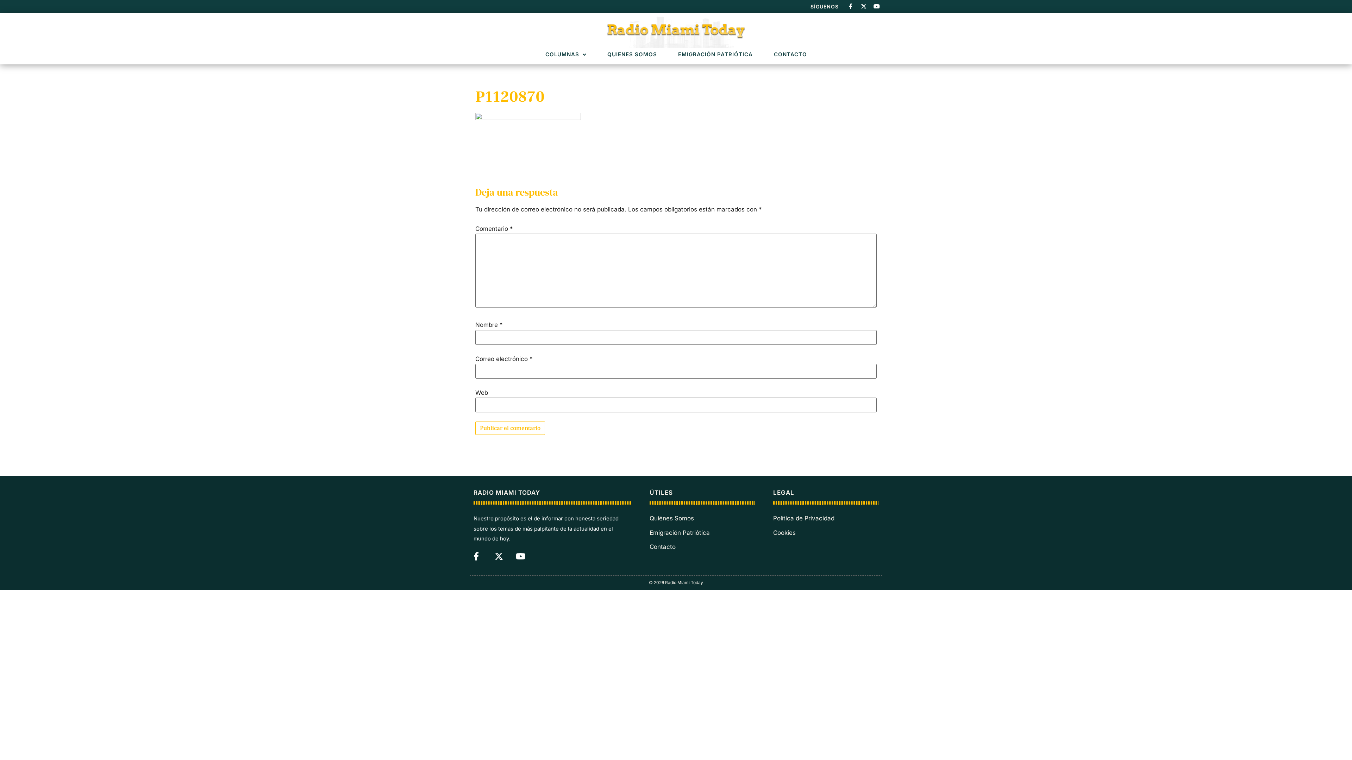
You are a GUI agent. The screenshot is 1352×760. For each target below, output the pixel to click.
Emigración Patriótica (715, 55)
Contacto (790, 55)
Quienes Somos (632, 55)
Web (481, 393)
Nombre (489, 325)
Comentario (494, 229)
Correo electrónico (504, 359)
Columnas (562, 55)
